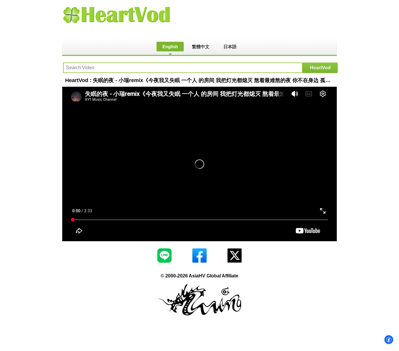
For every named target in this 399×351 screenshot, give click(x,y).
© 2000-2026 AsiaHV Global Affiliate (199, 275)
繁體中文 (200, 46)
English (170, 46)
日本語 (230, 46)
